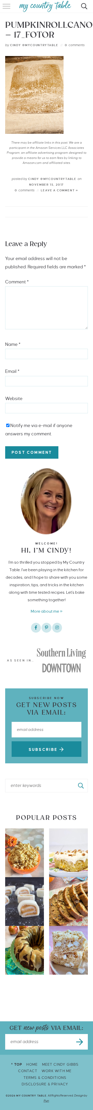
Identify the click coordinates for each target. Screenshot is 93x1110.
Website (13, 398)
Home (32, 1064)
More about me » (47, 611)
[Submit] (81, 785)
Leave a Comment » (59, 190)
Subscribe (44, 750)
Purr (46, 1100)
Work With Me (57, 1071)
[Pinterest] (46, 628)
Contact (27, 1071)
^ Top (16, 1064)
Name (12, 344)
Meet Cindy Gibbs (60, 1064)
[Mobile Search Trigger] (83, 9)
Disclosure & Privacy (45, 1084)
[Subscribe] (80, 1042)
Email (12, 371)
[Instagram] (57, 628)
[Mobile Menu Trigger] (7, 9)
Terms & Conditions (45, 1078)
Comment (17, 282)
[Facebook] (36, 628)
